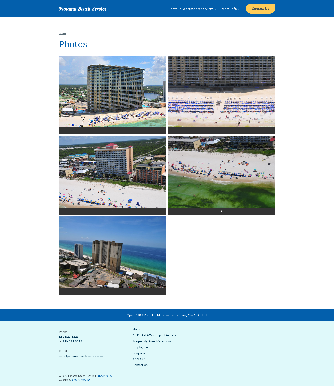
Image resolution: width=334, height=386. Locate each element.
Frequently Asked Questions (152, 341)
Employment (141, 347)
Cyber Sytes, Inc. (81, 379)
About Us (139, 359)
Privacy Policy (104, 375)
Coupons (139, 353)
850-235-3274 (72, 341)
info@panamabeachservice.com (81, 356)
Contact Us (260, 8)
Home (137, 329)
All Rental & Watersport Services (155, 335)
